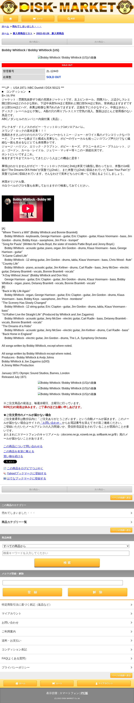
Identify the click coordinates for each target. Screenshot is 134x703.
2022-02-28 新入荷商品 (50, 33)
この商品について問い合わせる (23, 446)
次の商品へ (100, 42)
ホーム (5, 26)
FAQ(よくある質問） (15, 658)
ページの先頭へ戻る (121, 497)
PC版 (84, 693)
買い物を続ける (13, 456)
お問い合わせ (10, 622)
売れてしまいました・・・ (27, 26)
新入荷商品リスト (22, 33)
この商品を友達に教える (18, 451)
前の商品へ (34, 42)
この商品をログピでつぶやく (25, 468)
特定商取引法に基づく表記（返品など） (27, 604)
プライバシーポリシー (16, 667)
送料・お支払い (11, 640)
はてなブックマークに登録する (26, 478)
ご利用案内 (9, 631)
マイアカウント (11, 613)
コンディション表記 (14, 649)
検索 (73, 18)
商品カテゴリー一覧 (14, 521)
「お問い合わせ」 (51, 422)
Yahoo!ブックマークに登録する (26, 473)
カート (39, 18)
